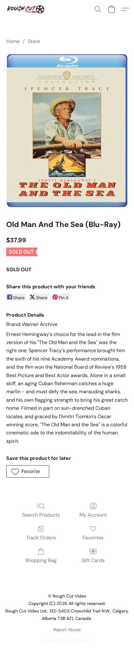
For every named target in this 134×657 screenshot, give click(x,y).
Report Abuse (67, 629)
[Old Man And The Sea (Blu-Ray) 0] (67, 131)
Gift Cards (93, 560)
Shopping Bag (41, 560)
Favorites (93, 537)
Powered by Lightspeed (67, 640)
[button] (26, 9)
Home (13, 41)
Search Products (41, 515)
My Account (93, 515)
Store (34, 41)
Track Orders (41, 537)
